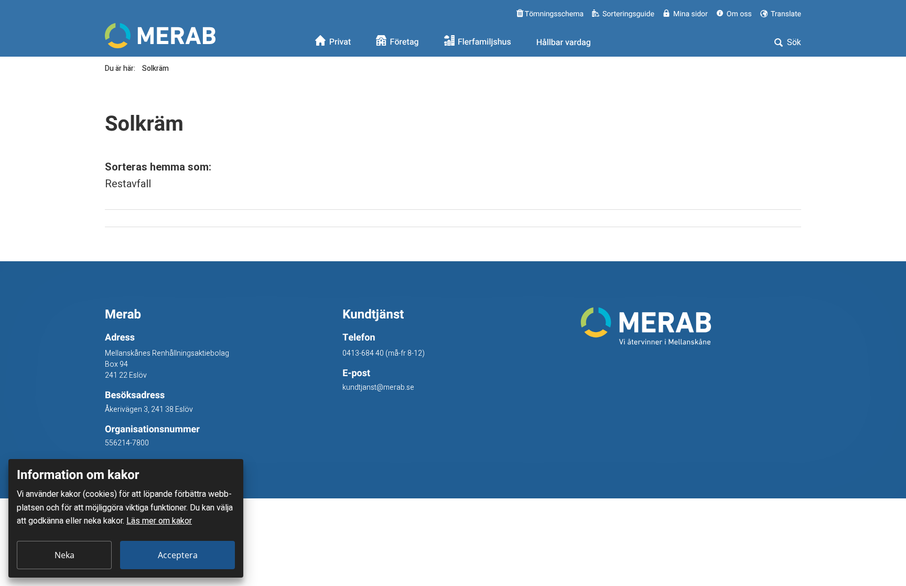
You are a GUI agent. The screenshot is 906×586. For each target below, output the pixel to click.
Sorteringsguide (628, 13)
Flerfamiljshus (484, 42)
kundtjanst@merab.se (378, 387)
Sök (793, 42)
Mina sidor (690, 13)
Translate (785, 13)
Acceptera (178, 555)
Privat (340, 42)
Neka (64, 555)
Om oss (739, 13)
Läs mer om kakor (159, 521)
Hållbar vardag (563, 42)
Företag (404, 42)
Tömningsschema (553, 13)
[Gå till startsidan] (690, 326)
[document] (126, 518)
